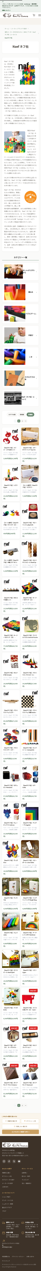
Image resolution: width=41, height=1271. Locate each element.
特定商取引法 (6, 1256)
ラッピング (25, 1180)
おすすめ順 (12, 414)
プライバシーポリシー (18, 1256)
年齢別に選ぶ (6, 1173)
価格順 (22, 414)
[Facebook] (9, 1161)
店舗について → (6, 10)
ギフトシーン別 (31, 1121)
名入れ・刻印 (26, 1176)
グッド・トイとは (7, 1200)
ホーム (7, 29)
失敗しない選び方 (21, 1126)
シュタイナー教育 (7, 1204)
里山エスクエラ (7, 1207)
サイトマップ (6, 1261)
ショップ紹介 (6, 1197)
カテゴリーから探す (8, 1180)
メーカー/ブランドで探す (19, 29)
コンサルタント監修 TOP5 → (20, 1132)
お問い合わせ (30, 1256)
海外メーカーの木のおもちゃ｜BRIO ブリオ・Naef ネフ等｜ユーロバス (20, 33)
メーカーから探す (7, 1183)
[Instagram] (4, 1161)
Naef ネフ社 (8, 38)
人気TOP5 (5, 1187)
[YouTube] (19, 1161)
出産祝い (24, 1173)
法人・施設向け (26, 1183)
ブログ (4, 1211)
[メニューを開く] (39, 15)
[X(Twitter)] (14, 1161)
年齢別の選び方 (12, 1121)
